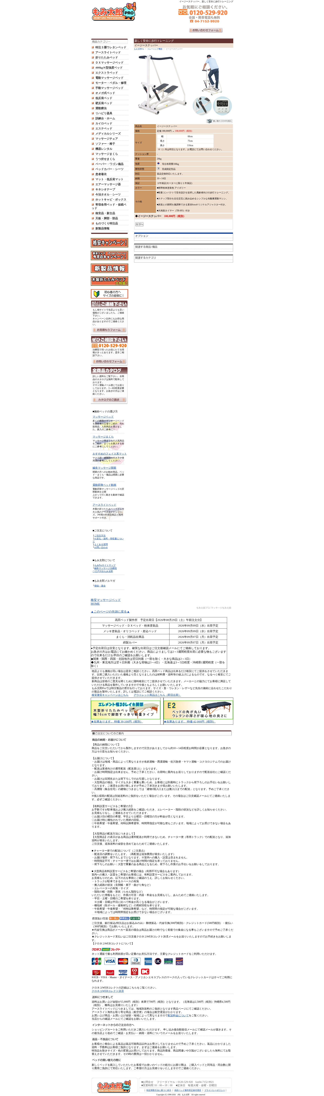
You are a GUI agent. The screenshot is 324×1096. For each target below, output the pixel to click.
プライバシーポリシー (214, 1090)
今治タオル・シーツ (108, 194)
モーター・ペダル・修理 (110, 82)
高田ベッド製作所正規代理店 (187, 1090)
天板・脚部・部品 (106, 218)
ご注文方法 (100, 535)
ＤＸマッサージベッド (109, 62)
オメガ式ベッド (105, 92)
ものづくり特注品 (106, 223)
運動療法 (101, 108)
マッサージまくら (106, 153)
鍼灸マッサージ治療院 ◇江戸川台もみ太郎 (105, 570)
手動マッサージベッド (109, 87)
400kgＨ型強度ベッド (109, 67)
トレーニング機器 (154, 49)
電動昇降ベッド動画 (104, 485)
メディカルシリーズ (108, 133)
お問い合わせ (101, 547)
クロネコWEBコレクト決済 (108, 991)
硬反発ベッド (103, 103)
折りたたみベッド (106, 57)
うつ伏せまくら (105, 158)
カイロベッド (103, 123)
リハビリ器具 (103, 113)
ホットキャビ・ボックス (110, 199)
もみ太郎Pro (139, 49)
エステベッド (103, 128)
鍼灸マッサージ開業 (104, 467)
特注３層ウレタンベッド (110, 47)
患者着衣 (101, 174)
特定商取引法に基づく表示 (158, 1090)
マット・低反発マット (109, 179)
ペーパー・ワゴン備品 (109, 164)
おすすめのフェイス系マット (110, 453)
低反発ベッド (103, 98)
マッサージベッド (103, 416)
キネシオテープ (105, 189)
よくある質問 (101, 544)
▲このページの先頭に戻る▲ (110, 611)
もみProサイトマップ (105, 565)
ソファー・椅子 (105, 143)
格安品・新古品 (105, 213)
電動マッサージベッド (109, 77)
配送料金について (178, 1015)
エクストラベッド (106, 72)
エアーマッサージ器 (108, 184)
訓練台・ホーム (105, 118)
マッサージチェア (106, 138)
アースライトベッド (108, 52)
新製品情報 (102, 228)
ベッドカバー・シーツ (109, 169)
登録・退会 (100, 585)
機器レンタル (103, 148)
